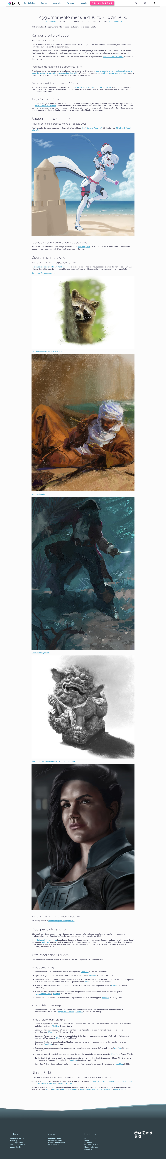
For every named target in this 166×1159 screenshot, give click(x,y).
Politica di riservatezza (56, 1143)
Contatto (88, 1149)
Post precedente (50, 21)
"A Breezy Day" (84, 247)
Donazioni (88, 1140)
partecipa (45, 942)
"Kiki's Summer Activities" (92, 128)
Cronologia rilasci (16, 1143)
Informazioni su (90, 1138)
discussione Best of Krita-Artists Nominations (52, 267)
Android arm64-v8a (87, 1089)
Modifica (84, 972)
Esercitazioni (52, 1145)
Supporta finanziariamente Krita (44, 940)
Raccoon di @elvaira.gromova (43, 273)
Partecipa (88, 1143)
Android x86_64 (65, 1083)
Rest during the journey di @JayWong (47, 351)
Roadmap (13, 1140)
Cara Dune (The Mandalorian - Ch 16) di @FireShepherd (54, 761)
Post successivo (115, 21)
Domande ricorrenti (54, 1140)
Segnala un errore (17, 1138)
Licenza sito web (91, 1147)
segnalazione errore (43, 994)
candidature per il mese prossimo (61, 921)
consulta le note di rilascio (113, 57)
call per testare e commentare (114, 73)
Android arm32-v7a (50, 1083)
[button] (136, 3)
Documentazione (54, 1138)
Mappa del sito (15, 1147)
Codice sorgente (16, 1145)
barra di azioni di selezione (45, 106)
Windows (101, 1081)
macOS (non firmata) (115, 1081)
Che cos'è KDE (90, 1145)
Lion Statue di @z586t (40, 653)
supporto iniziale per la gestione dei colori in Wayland (90, 87)
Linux (94, 1081)
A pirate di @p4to (38, 494)
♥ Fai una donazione (102, 3)
